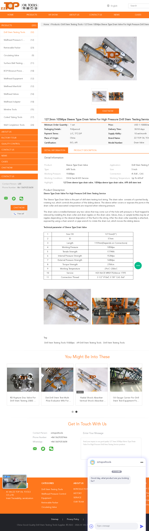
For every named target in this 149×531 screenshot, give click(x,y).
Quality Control (10, 144)
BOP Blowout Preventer (19, 71)
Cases (138, 15)
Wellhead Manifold (19, 86)
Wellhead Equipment (19, 79)
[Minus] (141, 462)
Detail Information (54, 150)
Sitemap (54, 519)
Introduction (80, 489)
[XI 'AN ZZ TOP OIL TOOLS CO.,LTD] (6, 198)
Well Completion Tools (19, 125)
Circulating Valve (19, 56)
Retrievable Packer (19, 48)
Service (77, 498)
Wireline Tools (19, 110)
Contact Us (95, 15)
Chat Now (6, 168)
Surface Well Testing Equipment (19, 63)
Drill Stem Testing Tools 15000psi (59, 343)
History (77, 493)
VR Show (53, 15)
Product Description (85, 150)
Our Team (78, 502)
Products (32, 15)
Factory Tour (8, 138)
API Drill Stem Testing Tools (89, 343)
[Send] (141, 526)
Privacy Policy (73, 519)
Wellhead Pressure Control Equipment (20, 40)
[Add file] (91, 526)
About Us (74, 15)
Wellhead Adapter (19, 102)
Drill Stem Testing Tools (19, 32)
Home (11, 15)
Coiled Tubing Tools (19, 117)
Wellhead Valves (19, 94)
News (117, 15)
